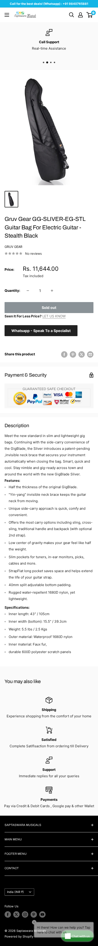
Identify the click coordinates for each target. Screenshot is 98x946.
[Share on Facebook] (64, 354)
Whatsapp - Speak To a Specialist (41, 330)
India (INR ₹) (15, 892)
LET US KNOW (54, 316)
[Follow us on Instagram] (25, 914)
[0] (90, 15)
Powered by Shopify (19, 936)
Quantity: (12, 290)
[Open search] (71, 14)
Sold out (49, 307)
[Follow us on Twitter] (16, 914)
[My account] (80, 14)
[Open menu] (7, 15)
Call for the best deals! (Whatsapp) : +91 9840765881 (49, 3)
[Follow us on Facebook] (8, 914)
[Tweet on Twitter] (81, 354)
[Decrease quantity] (28, 290)
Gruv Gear (13, 247)
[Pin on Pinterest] (73, 354)
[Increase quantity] (52, 290)
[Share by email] (90, 354)
